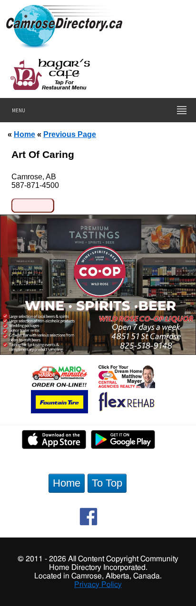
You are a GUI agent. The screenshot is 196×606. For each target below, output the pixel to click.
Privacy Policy (98, 584)
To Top (107, 483)
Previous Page (69, 134)
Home (24, 134)
